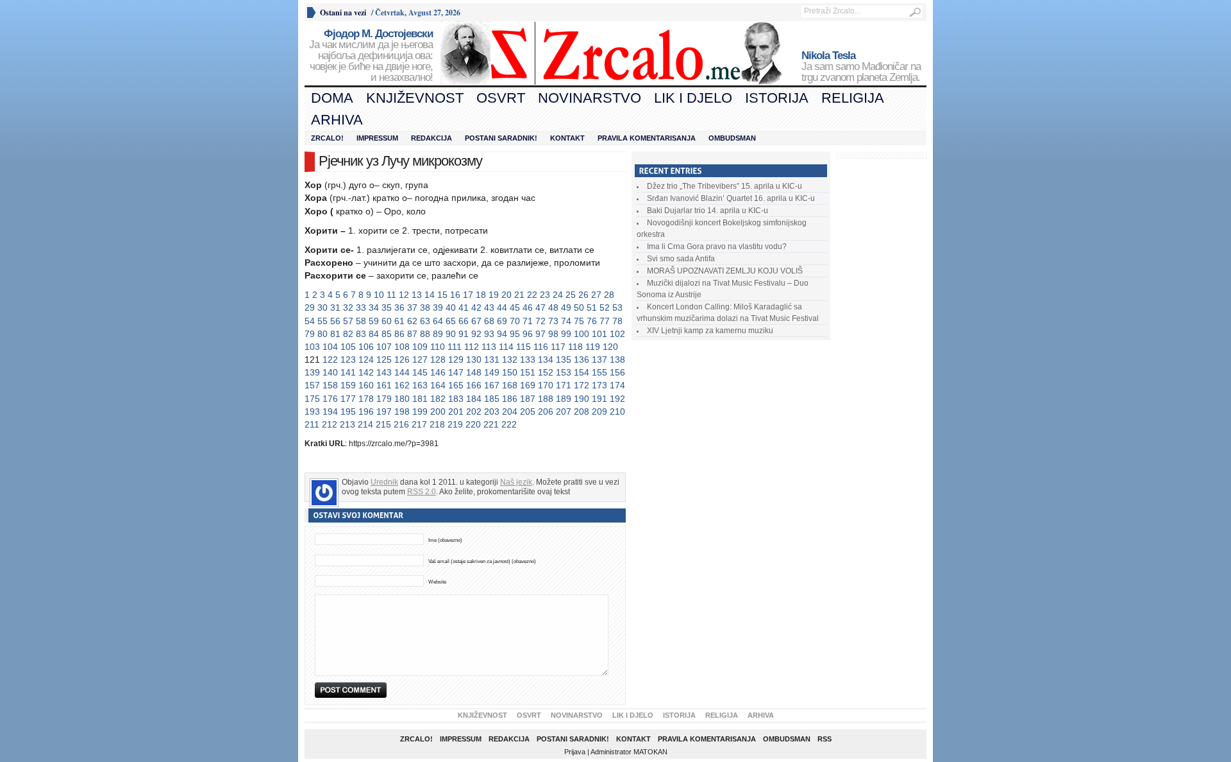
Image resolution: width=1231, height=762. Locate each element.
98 (553, 334)
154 (581, 372)
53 (617, 307)
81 (335, 334)
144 (402, 372)
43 (489, 307)
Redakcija (431, 138)
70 (515, 321)
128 (438, 359)
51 (592, 307)
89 (438, 334)
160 (366, 385)
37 (412, 307)
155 (599, 372)
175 (312, 399)
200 (438, 411)
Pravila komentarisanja (647, 138)
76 (592, 321)
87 (412, 334)
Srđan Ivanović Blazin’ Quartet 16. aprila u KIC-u (731, 198)
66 (463, 321)
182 (438, 399)
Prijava (574, 752)
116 (540, 347)
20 (506, 295)
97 (540, 334)
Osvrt (500, 98)
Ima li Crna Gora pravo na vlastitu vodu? (717, 246)
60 (386, 321)
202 (474, 411)
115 (523, 347)
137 (599, 359)
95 (515, 334)
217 (419, 424)
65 (451, 321)
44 (502, 307)
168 (509, 385)
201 (456, 411)
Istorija (776, 98)
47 (540, 307)
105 (348, 347)
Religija (852, 98)
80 (322, 334)
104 (330, 347)
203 (491, 411)
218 (437, 424)
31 (335, 307)
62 (412, 321)
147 (456, 372)
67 (476, 321)
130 (474, 359)
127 (420, 359)
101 (599, 334)
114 (506, 347)
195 (348, 411)
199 (420, 411)
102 (617, 334)
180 (402, 399)
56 (335, 321)
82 (348, 334)
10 (379, 295)
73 (553, 321)
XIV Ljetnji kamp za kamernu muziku (710, 330)
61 (399, 321)
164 (438, 385)
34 (374, 307)
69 (502, 321)
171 (563, 385)
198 (402, 411)
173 (599, 385)
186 (509, 399)
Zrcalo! (327, 138)
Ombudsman (732, 138)
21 (519, 295)
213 (347, 424)
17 (468, 295)
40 (451, 307)
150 (509, 372)
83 (361, 334)
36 (399, 307)
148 (474, 372)
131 (491, 359)
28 (609, 295)
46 (528, 307)
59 (374, 321)
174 (617, 385)
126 (402, 359)
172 (581, 385)
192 (617, 399)
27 (596, 295)
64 (438, 321)
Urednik (384, 482)
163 (420, 385)
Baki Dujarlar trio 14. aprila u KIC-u (707, 210)
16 (455, 295)
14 (429, 295)
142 (366, 372)
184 (474, 399)
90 (451, 334)
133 (527, 359)
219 (455, 424)
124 (366, 359)
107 (384, 347)
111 (455, 347)
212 (329, 424)
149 (491, 372)
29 (310, 307)
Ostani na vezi (343, 12)
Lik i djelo (693, 98)
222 (509, 424)
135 (563, 359)
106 (366, 347)
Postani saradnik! (501, 138)
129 (456, 359)
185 (491, 399)
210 (617, 411)
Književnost (415, 98)
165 (456, 385)
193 (312, 411)
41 (463, 307)
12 (404, 295)
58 (361, 321)
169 (527, 385)
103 (312, 347)
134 (545, 359)
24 (558, 295)
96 (528, 334)
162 (402, 385)
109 (420, 347)
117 (558, 347)
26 (583, 295)
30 (322, 307)
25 (570, 295)
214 (365, 424)
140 (330, 372)
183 (456, 399)
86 (399, 334)
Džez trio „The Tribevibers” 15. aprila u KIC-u (724, 186)
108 (402, 347)
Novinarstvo (589, 98)
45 (515, 307)
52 (604, 307)
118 (575, 347)
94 (502, 334)
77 (604, 321)
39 (438, 307)
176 (330, 399)
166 (474, 385)
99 (566, 334)
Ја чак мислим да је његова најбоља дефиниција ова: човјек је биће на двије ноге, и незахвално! (371, 55)
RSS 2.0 (421, 492)
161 (384, 385)
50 (579, 307)
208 (581, 411)
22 (532, 295)
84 (374, 334)
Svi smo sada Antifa (681, 259)
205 (527, 411)
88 (425, 334)
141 (348, 372)
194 (330, 411)
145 (420, 372)
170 (545, 385)
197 (384, 411)
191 (599, 399)
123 (348, 359)
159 (348, 385)
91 (463, 334)
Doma (332, 98)
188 (545, 399)
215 (383, 424)
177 (348, 399)
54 (310, 321)
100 (581, 334)
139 (312, 372)
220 (473, 424)
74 (566, 321)
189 (563, 399)
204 (509, 411)
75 (579, 321)
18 (481, 295)
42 (476, 307)
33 (361, 307)
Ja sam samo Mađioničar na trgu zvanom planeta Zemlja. (861, 66)
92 (476, 334)
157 (312, 385)
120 (610, 347)
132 (509, 359)
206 (545, 411)
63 (425, 321)
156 (617, 372)
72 (540, 321)
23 (545, 295)
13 (417, 295)
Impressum (377, 138)
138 (617, 359)
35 (386, 307)
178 (366, 399)
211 (312, 424)
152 (545, 372)
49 (566, 307)
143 (384, 372)
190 (581, 399)
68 (489, 321)
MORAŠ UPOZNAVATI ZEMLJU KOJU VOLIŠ (725, 271)
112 (471, 347)
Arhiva (337, 120)
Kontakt (567, 138)
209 (599, 411)
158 (330, 385)
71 (528, 321)
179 (384, 399)
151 (527, 372)
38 (425, 307)
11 (391, 295)
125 (384, 359)
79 (310, 334)
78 (617, 321)
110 (437, 347)
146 (438, 372)
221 (491, 424)
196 (366, 411)
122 (330, 359)
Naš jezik (516, 482)
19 (494, 295)
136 (581, 359)
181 (420, 399)
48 (553, 307)
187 (527, 399)
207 (563, 411)
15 (442, 295)
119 (592, 347)
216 (401, 424)
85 (386, 334)
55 (322, 321)
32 (348, 307)
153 (563, 372)
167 (491, 385)
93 (489, 334)
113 (489, 347)
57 (348, 321)
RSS (824, 739)
